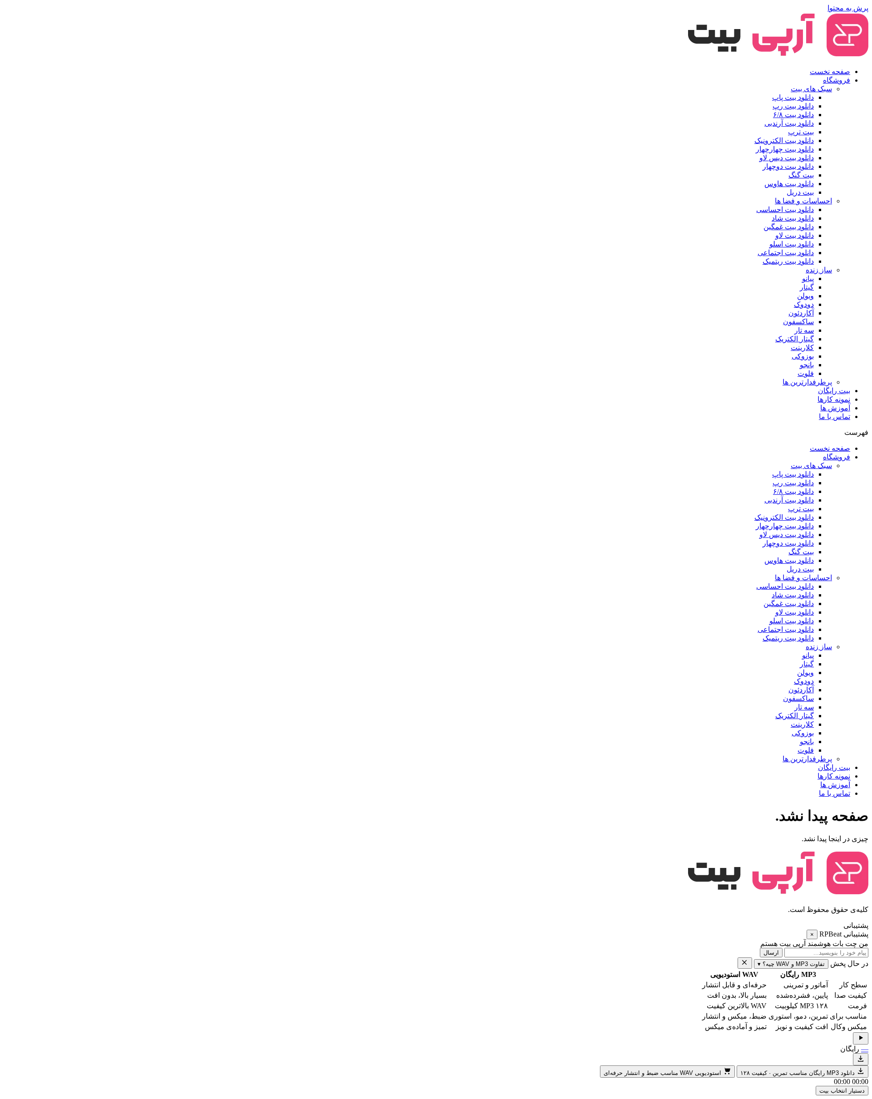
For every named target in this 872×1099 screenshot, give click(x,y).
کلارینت (802, 347)
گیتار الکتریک (794, 339)
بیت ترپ (801, 132)
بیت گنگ (801, 175)
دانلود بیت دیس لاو (786, 158)
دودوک (804, 304)
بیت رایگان (834, 390)
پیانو (808, 278)
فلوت (806, 373)
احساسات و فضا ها (803, 201)
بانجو (807, 365)
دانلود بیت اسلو (791, 244)
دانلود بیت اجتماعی (786, 252)
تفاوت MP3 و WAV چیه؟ (791, 964)
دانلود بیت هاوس (789, 183)
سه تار (804, 330)
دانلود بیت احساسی (785, 209)
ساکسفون (798, 321)
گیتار (807, 287)
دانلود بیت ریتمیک (788, 261)
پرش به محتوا (847, 8)
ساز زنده (819, 270)
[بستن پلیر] (745, 963)
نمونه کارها (834, 399)
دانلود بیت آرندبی (789, 123)
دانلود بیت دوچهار (788, 166)
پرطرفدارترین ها (807, 382)
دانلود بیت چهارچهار (785, 149)
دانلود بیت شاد (793, 218)
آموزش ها (835, 408)
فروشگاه (836, 80)
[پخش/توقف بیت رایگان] (860, 1038)
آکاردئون (801, 313)
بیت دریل (800, 192)
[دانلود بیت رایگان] (860, 1059)
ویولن (805, 296)
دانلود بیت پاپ (793, 97)
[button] (436, 432)
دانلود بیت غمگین (788, 227)
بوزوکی (803, 356)
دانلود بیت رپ (793, 106)
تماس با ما (834, 416)
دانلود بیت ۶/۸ (793, 114)
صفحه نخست (830, 71)
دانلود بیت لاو (794, 235)
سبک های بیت (811, 89)
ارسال (771, 952)
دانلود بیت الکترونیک (784, 140)
